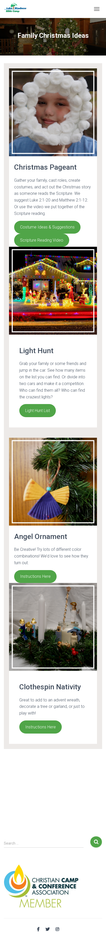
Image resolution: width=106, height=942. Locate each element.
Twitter (47, 929)
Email (67, 928)
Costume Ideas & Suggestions (47, 227)
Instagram (57, 929)
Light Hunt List (37, 410)
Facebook (38, 929)
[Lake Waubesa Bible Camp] (17, 9)
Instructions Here (35, 576)
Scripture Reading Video (41, 240)
